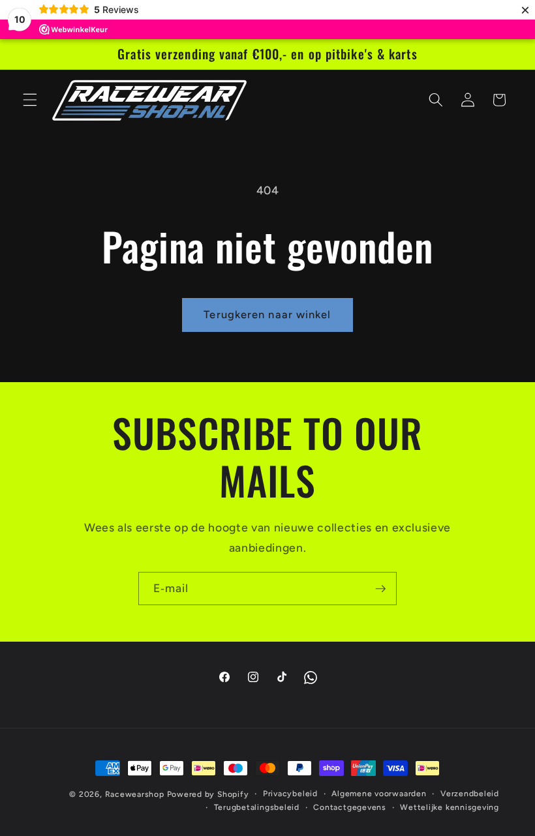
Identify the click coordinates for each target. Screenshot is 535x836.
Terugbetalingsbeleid (256, 807)
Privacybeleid (290, 793)
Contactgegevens (349, 807)
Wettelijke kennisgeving (449, 807)
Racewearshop (134, 794)
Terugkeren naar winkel (267, 314)
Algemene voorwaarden (378, 793)
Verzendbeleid (469, 793)
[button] (30, 99)
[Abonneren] (380, 589)
